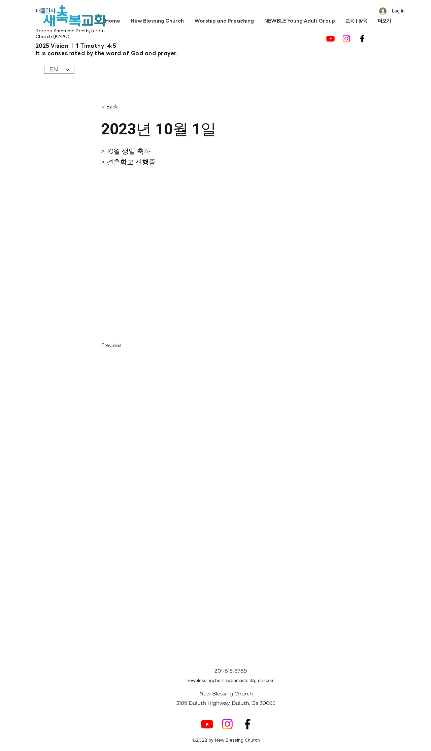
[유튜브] (330, 38)
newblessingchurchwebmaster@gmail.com (230, 680)
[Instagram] (346, 38)
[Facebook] (362, 38)
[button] (123, 106)
